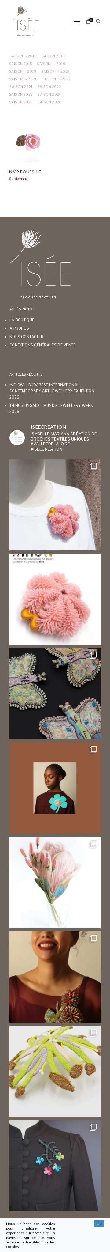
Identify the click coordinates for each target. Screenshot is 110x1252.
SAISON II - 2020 (56, 79)
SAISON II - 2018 (51, 64)
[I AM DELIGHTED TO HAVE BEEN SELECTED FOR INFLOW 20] (55, 599)
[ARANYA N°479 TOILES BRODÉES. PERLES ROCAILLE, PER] (55, 1071)
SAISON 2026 (49, 102)
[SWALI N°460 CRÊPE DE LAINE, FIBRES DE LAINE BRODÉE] (55, 788)
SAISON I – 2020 (23, 79)
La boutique (21, 320)
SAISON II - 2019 (55, 72)
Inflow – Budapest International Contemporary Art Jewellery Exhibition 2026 (51, 391)
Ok (99, 1223)
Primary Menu (76, 21)
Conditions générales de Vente (42, 345)
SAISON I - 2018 (23, 56)
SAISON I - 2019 (22, 72)
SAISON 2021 (21, 87)
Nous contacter (26, 337)
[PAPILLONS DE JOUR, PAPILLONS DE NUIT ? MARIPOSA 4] (55, 693)
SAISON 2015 (20, 64)
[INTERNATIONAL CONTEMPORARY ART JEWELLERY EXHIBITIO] (55, 504)
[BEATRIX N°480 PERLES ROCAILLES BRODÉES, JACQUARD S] (55, 1165)
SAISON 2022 (49, 87)
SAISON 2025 (21, 102)
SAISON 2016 (53, 56)
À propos (19, 328)
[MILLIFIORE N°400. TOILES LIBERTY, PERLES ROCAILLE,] (55, 977)
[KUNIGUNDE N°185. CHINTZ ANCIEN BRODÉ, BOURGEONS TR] (55, 882)
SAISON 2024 (49, 94)
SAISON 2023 (21, 94)
